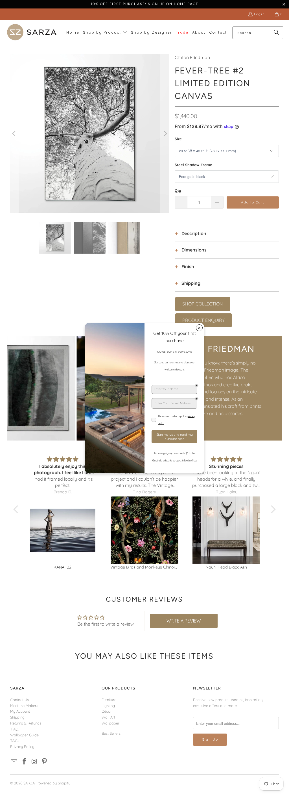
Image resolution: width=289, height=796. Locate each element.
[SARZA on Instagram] (34, 761)
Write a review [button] (184, 621)
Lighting (108, 705)
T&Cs (14, 740)
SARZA (29, 783)
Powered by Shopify (53, 783)
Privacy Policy (22, 746)
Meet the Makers (24, 705)
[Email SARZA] (14, 761)
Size (178, 138)
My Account (20, 711)
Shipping (17, 717)
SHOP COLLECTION (202, 304)
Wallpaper (110, 723)
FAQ (14, 729)
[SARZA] (32, 33)
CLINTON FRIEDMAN (209, 349)
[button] (105, 32)
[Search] (276, 33)
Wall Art (108, 717)
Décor (107, 711)
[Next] (164, 133)
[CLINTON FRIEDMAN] (75, 388)
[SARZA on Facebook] (24, 761)
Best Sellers (111, 733)
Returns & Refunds (25, 723)
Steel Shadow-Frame (193, 164)
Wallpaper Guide (24, 735)
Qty (178, 190)
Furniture (109, 699)
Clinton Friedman (192, 57)
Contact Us (19, 699)
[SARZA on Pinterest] (44, 761)
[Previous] (14, 133)
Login (259, 14)
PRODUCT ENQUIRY (203, 320)
